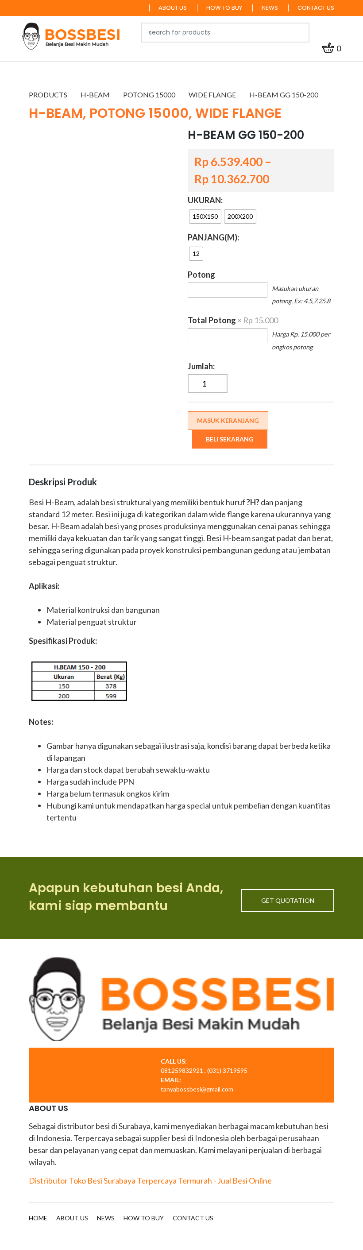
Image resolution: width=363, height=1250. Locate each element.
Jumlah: (201, 366)
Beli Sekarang (230, 439)
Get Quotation (287, 900)
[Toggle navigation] (334, 33)
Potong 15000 (149, 94)
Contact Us (315, 8)
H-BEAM (95, 94)
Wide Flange (212, 94)
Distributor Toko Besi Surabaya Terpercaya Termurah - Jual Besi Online (150, 1180)
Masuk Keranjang (228, 420)
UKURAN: (205, 200)
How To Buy (224, 8)
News (270, 8)
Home (38, 1218)
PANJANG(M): (213, 237)
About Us (172, 8)
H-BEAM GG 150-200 (283, 94)
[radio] (205, 216)
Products (48, 94)
